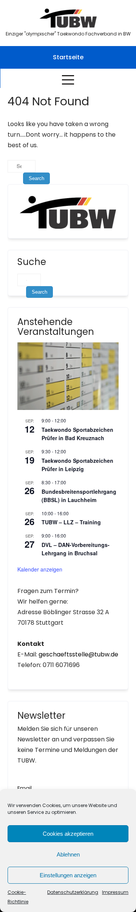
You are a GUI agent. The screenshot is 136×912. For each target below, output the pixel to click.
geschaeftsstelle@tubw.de (78, 654)
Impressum (115, 892)
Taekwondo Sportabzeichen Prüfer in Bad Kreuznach (77, 434)
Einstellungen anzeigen (68, 875)
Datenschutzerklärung (72, 892)
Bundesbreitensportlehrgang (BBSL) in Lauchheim (79, 496)
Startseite (68, 57)
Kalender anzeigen (39, 569)
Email (24, 788)
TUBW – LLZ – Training (71, 522)
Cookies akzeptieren (68, 833)
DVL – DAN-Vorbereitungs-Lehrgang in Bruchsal (76, 549)
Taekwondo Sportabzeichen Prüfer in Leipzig (77, 465)
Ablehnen (68, 854)
